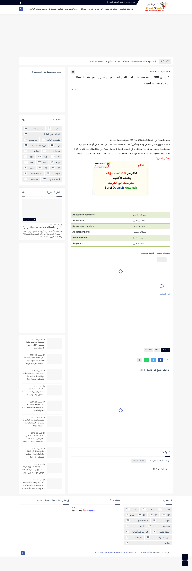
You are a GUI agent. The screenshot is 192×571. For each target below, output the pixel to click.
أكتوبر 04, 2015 (36, 448)
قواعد (60, 9)
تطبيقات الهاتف (51, 139)
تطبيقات (52, 9)
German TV (33, 173)
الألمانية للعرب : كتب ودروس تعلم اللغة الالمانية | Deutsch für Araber (122, 553)
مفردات (84, 9)
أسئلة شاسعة (111, 9)
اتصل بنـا (110, 2)
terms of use (130, 2)
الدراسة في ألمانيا (96, 9)
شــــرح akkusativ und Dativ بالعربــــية (42, 227)
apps (55, 162)
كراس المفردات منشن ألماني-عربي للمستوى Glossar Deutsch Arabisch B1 (34, 439)
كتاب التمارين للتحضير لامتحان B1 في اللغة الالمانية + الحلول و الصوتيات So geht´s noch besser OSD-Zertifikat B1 (33, 392)
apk (29, 156)
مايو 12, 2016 (37, 480)
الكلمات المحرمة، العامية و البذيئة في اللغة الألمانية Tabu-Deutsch (34, 423)
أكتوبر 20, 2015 (36, 433)
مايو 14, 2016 (37, 464)
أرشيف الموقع (119, 2)
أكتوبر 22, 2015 (36, 339)
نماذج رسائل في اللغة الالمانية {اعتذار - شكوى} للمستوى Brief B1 (35, 454)
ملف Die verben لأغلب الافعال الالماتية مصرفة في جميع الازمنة (33, 408)
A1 (56, 156)
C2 (43, 168)
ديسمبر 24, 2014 (36, 402)
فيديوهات (31, 139)
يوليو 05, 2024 (55, 224)
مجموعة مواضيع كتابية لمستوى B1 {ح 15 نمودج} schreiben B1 (35, 345)
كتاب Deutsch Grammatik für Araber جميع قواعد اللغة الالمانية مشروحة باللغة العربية (34, 361)
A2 (42, 156)
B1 (42, 162)
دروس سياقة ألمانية (38, 9)
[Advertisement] (96, 35)
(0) (72, 90)
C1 (56, 168)
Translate (92, 511)
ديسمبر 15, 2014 (36, 355)
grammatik (51, 179)
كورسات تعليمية (126, 9)
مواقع (32, 151)
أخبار (54, 128)
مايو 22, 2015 (37, 386)
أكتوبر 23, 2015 (36, 370)
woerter (148, 350)
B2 (29, 162)
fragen (53, 173)
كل (55, 145)
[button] (160, 360)
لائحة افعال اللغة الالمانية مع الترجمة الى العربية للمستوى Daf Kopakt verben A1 (34, 377)
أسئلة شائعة (34, 128)
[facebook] (20, 2)
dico (152, 72)
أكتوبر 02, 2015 (36, 417)
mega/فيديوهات (71, 9)
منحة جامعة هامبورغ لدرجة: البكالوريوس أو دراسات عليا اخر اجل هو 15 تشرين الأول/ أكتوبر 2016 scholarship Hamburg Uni (33, 470)
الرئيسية (164, 72)
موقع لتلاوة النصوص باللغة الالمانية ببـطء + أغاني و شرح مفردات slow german (122, 61)
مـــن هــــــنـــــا (164, 294)
